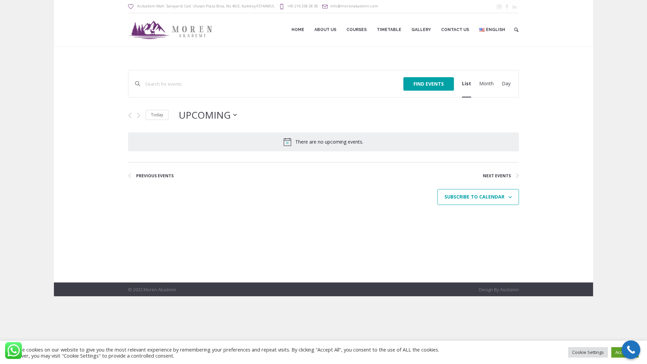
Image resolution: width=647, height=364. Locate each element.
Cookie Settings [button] (588, 352)
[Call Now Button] (631, 349)
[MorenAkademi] (499, 6)
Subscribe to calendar (474, 196)
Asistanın (509, 289)
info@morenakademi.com (354, 5)
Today (157, 115)
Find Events (428, 84)
